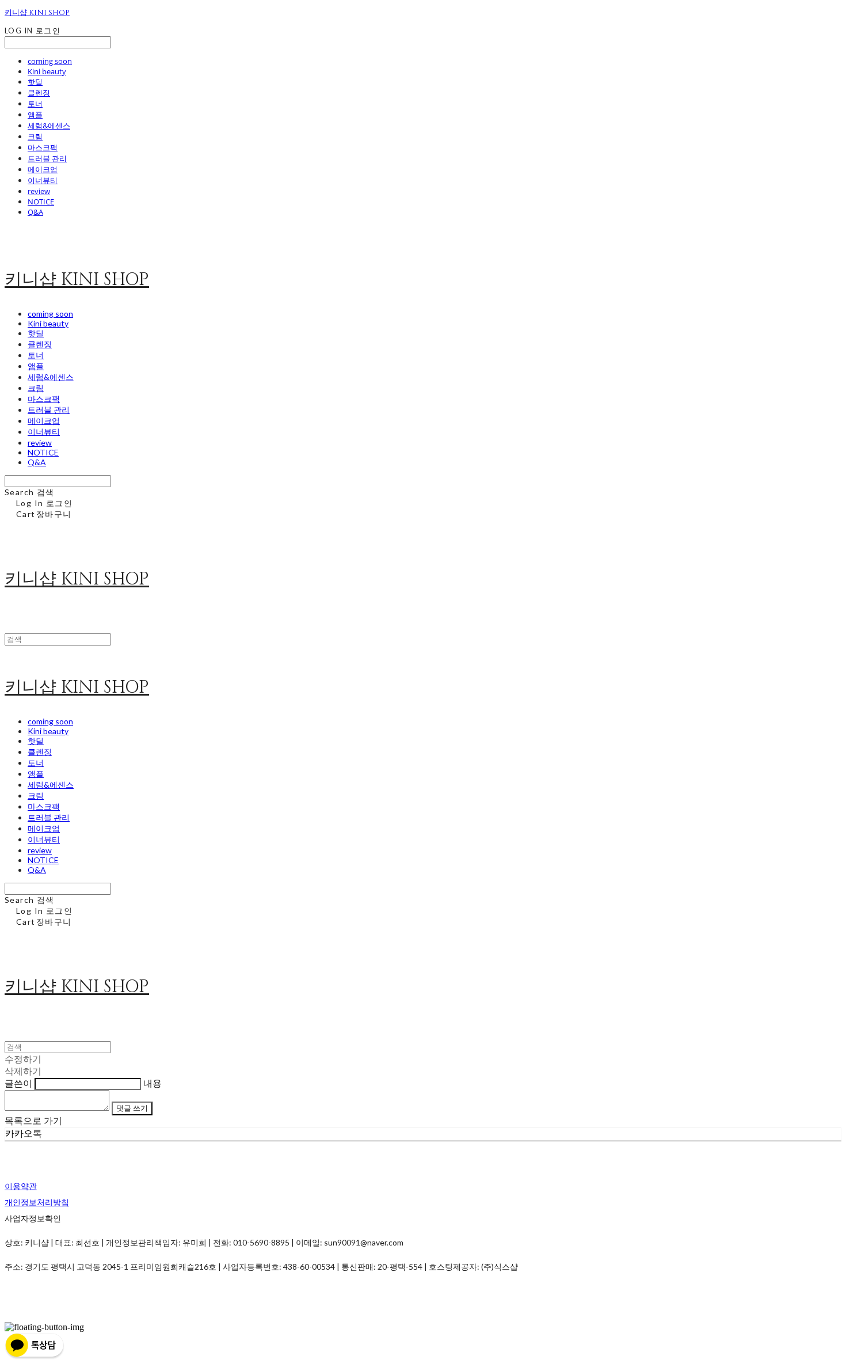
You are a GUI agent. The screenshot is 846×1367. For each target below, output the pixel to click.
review (39, 191)
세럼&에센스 (49, 125)
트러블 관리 (47, 158)
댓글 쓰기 (132, 1107)
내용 (152, 1083)
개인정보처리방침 (37, 1202)
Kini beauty (47, 71)
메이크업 (43, 169)
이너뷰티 (43, 180)
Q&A (35, 212)
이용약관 (21, 1186)
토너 (35, 103)
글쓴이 (18, 1083)
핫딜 (35, 82)
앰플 (35, 114)
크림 (35, 136)
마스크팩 (43, 147)
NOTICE (41, 201)
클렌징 (39, 93)
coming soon (50, 61)
